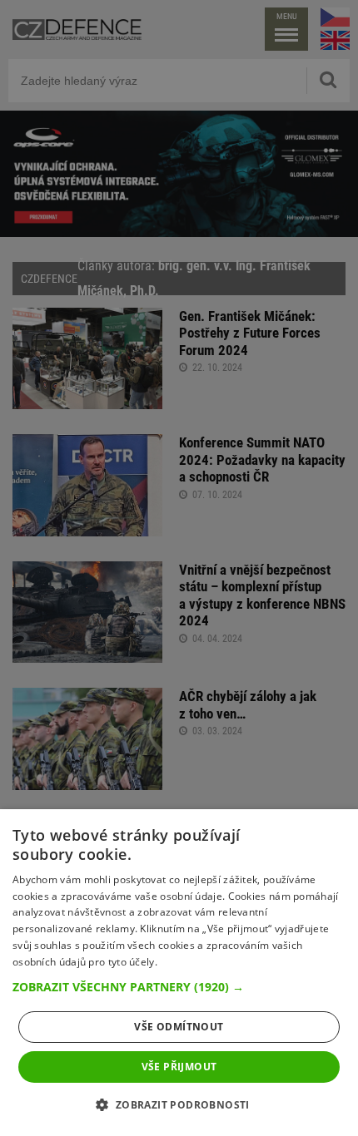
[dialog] (179, 972)
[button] (179, 987)
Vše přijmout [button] (179, 1066)
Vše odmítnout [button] (178, 1027)
